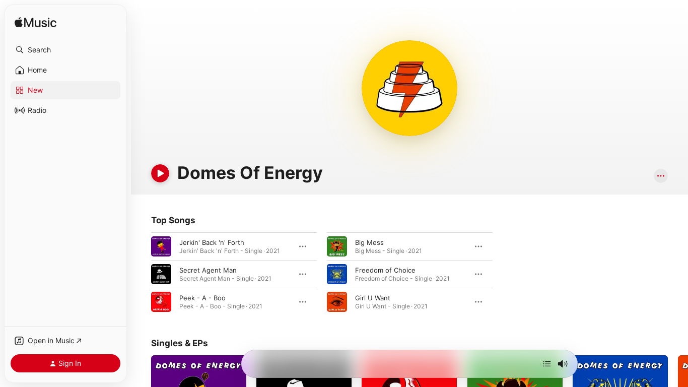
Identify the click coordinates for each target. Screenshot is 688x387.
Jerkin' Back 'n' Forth (211, 242)
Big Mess (369, 242)
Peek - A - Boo (202, 298)
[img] (35, 23)
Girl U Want (372, 298)
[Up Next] (547, 364)
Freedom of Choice (385, 270)
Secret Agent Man (208, 270)
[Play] (160, 173)
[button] (65, 49)
